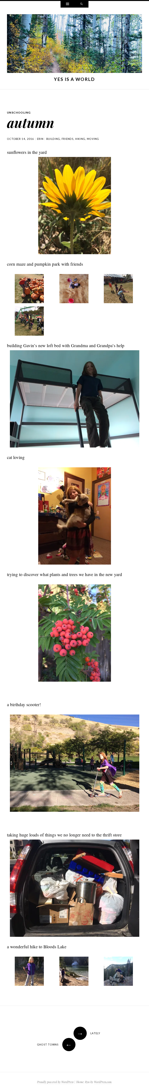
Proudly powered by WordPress (55, 1082)
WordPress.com (102, 1082)
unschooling (19, 112)
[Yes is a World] (74, 44)
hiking (80, 138)
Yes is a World (74, 79)
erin (40, 138)
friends (68, 138)
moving (93, 138)
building (53, 138)
